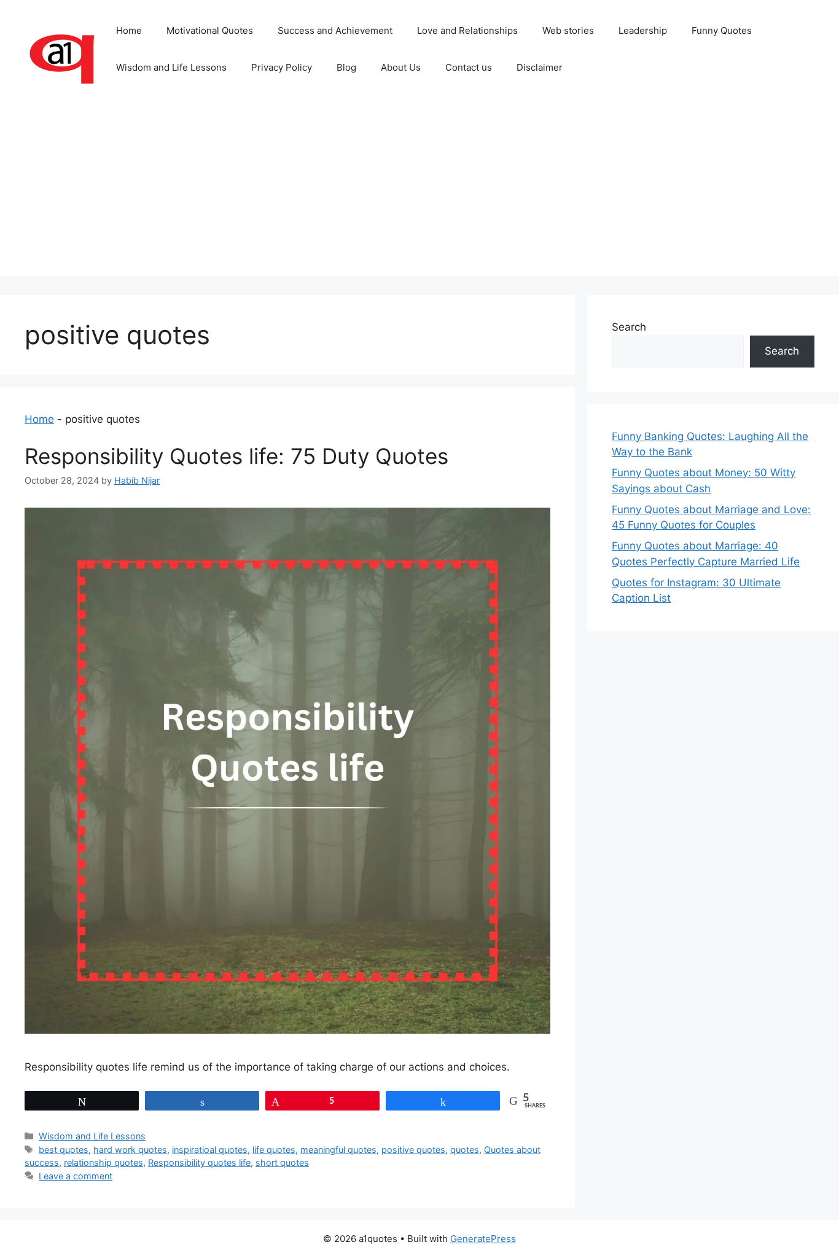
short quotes (282, 1162)
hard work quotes (130, 1149)
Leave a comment (75, 1176)
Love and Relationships (467, 30)
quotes (464, 1149)
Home (129, 30)
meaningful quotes (338, 1149)
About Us (401, 67)
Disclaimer (540, 67)
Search (629, 327)
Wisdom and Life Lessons (171, 67)
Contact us (468, 67)
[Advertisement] (419, 190)
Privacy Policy (281, 67)
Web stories (568, 30)
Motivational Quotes (209, 30)
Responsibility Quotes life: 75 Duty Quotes (236, 456)
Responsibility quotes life (199, 1162)
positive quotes (413, 1149)
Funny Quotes (722, 30)
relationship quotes (103, 1162)
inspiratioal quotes (210, 1149)
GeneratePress (483, 1238)
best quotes (63, 1149)
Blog (346, 67)
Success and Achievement (335, 30)
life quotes (273, 1149)
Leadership (643, 30)
